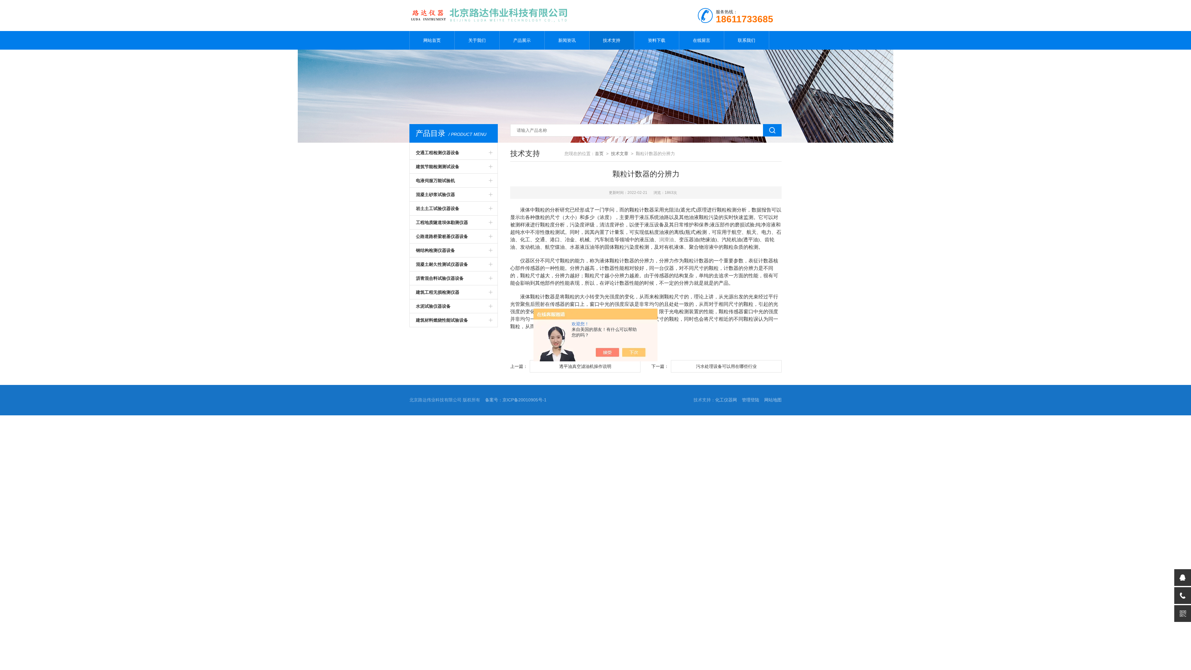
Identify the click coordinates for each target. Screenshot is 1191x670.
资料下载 (656, 40)
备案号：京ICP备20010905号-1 (515, 399)
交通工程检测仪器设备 (437, 152)
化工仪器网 (726, 399)
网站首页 (432, 40)
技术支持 (611, 40)
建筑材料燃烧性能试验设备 (442, 320)
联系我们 (746, 40)
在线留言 (701, 40)
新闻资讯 (567, 40)
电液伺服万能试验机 (435, 180)
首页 (599, 153)
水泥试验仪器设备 (433, 306)
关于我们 (477, 40)
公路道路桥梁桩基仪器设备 (442, 236)
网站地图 (773, 399)
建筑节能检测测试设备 (437, 166)
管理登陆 (750, 399)
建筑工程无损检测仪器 (437, 292)
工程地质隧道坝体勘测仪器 (442, 222)
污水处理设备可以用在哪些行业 (726, 366)
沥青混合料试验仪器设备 (440, 278)
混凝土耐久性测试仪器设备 (442, 264)
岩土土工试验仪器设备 (437, 208)
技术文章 (619, 153)
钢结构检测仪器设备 (435, 250)
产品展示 (522, 40)
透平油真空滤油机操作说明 (585, 366)
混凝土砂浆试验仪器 (435, 194)
